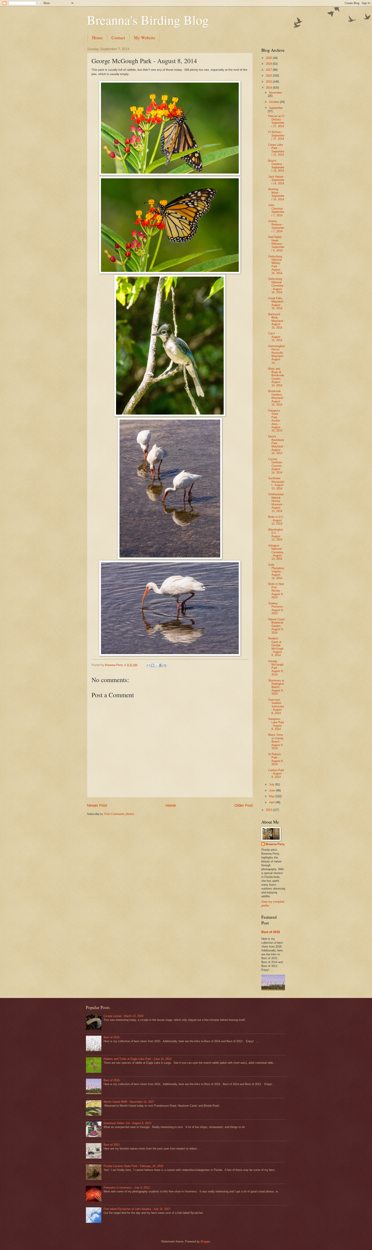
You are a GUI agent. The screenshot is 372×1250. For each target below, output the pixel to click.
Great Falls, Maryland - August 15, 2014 (276, 303)
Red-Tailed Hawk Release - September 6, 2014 (276, 243)
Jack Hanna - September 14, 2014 (276, 180)
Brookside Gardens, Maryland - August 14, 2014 (276, 398)
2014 (269, 87)
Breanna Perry (275, 844)
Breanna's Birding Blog (148, 19)
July (272, 784)
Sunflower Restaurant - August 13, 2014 (276, 483)
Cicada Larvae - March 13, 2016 (123, 1016)
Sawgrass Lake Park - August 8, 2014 (276, 723)
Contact (118, 38)
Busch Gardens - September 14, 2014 (276, 165)
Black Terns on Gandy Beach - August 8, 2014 (276, 741)
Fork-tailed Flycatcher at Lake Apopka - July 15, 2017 (137, 1209)
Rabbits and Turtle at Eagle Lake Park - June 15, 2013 (137, 1058)
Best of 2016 (270, 932)
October (274, 101)
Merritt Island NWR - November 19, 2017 (129, 1101)
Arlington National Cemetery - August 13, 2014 (276, 552)
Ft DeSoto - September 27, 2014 (276, 135)
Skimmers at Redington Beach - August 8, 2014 (276, 687)
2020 (269, 58)
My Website (144, 38)
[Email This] (148, 665)
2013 (269, 809)
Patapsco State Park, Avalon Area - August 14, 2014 (275, 420)
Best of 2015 (111, 1037)
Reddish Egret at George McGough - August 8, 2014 (276, 647)
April (272, 802)
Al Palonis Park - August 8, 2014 (276, 759)
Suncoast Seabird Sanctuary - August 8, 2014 (276, 706)
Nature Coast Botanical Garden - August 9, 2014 (276, 626)
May (272, 796)
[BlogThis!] (152, 665)
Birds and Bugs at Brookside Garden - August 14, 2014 (276, 377)
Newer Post (97, 805)
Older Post (243, 805)
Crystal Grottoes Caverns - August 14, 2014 (276, 465)
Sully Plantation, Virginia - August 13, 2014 (276, 571)
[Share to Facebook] (161, 665)
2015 (269, 81)
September (276, 108)
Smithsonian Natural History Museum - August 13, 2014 (276, 502)
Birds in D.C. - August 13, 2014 (276, 520)
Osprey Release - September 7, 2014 (276, 226)
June (272, 790)
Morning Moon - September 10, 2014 (276, 194)
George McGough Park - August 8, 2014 (276, 667)
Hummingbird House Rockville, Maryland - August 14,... (276, 354)
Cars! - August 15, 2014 (275, 337)
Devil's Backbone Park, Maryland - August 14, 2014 (276, 445)
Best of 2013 (111, 1144)
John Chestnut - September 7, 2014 (276, 210)
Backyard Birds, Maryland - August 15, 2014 (276, 321)
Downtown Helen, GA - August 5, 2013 (127, 1123)
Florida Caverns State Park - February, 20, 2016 (133, 1166)
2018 (269, 63)
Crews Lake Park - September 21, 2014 (276, 149)
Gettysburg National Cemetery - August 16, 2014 (276, 285)
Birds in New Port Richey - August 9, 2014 (276, 590)
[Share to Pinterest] (165, 665)
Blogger (205, 1241)
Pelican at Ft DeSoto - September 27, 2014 (276, 121)
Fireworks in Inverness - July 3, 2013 (127, 1187)
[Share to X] (157, 665)
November (275, 92)
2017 (269, 69)
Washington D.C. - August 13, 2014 (275, 534)
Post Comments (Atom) (119, 814)
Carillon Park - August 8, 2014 (276, 774)
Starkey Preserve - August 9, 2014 (276, 608)
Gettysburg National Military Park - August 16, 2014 (275, 265)
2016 (269, 75)
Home (97, 38)
